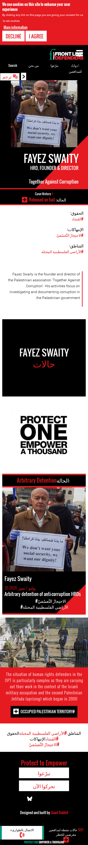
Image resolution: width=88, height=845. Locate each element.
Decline (13, 36)
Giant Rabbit (59, 812)
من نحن (33, 65)
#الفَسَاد (77, 219)
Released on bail (42, 200)
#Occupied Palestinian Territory (48, 711)
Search (12, 65)
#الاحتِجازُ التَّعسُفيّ (69, 235)
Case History (43, 193)
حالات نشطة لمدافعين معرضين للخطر (66, 832)
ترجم (7, 76)
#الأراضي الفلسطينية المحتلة (62, 251)
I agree (36, 36)
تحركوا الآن (44, 786)
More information (16, 27)
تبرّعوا (54, 65)
